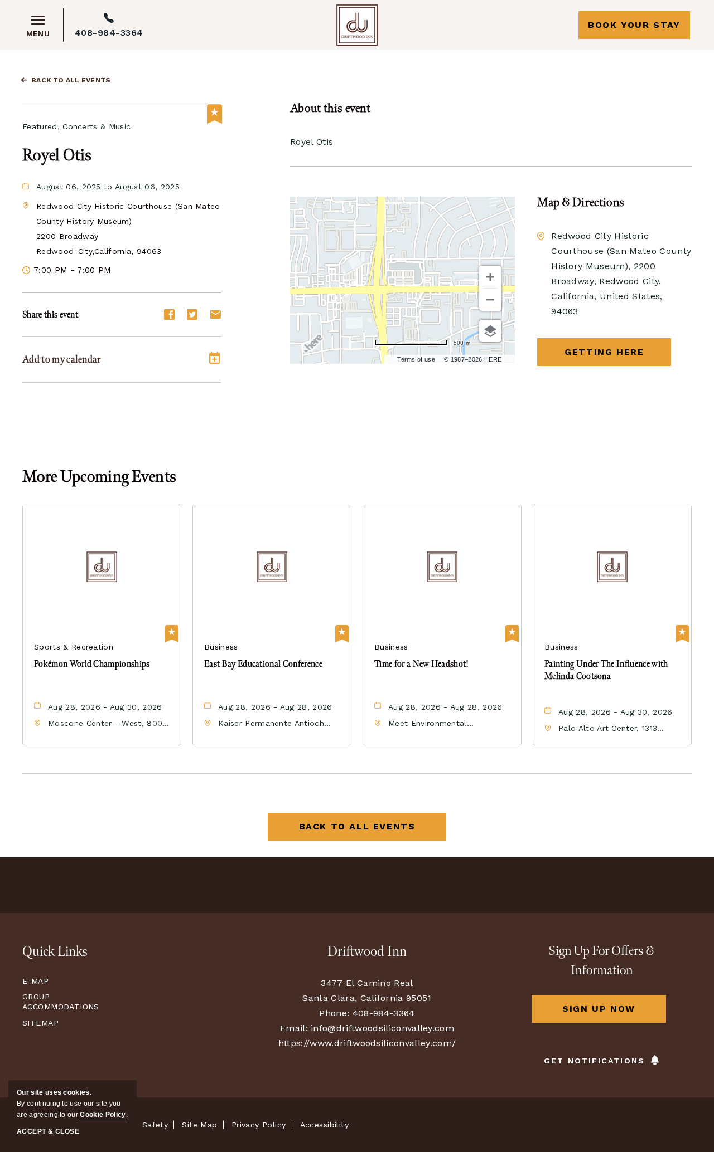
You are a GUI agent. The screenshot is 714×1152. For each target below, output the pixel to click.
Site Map (199, 1124)
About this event (330, 108)
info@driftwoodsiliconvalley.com (382, 1028)
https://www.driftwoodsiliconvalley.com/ (367, 1043)
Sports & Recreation (73, 646)
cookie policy (103, 1115)
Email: (294, 1028)
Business (221, 646)
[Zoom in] (490, 277)
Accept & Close (48, 1131)
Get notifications (594, 1060)
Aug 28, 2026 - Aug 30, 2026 (105, 706)
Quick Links (55, 951)
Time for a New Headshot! (421, 664)
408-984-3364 (109, 32)
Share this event (50, 315)
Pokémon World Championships (92, 664)
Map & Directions (580, 202)
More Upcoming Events (99, 477)
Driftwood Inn (367, 951)
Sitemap (40, 1022)
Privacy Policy (258, 1124)
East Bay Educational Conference (263, 664)
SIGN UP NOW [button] (614, 1013)
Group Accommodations (58, 1001)
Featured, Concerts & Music (76, 126)
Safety (155, 1124)
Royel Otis (56, 155)
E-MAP (35, 981)
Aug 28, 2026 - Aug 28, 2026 (275, 706)
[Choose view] (490, 331)
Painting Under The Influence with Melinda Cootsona (606, 670)
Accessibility (324, 1124)
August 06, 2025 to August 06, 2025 (108, 186)
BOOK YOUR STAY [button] (634, 24)
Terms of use (416, 359)
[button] (604, 352)
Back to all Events (71, 80)
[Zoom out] (490, 300)
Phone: (334, 1013)
